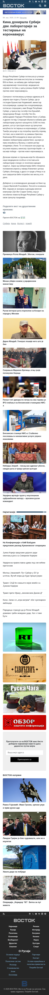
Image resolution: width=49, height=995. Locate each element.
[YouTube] (36, 1)
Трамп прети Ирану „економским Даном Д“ (22, 593)
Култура (36, 943)
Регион (36, 926)
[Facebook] (30, 1)
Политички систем (13, 961)
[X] (33, 1)
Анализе (13, 947)
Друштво (23, 18)
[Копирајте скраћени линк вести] (24, 212)
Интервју (36, 930)
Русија (13, 930)
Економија (13, 936)
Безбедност (13, 940)
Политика (13, 933)
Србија (6, 223)
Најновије (13, 926)
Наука (36, 940)
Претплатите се (24, 759)
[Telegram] (45, 1)
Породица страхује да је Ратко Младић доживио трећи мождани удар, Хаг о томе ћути (22, 613)
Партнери (36, 955)
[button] (45, 5)
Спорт (36, 947)
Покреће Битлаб (36, 968)
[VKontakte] (39, 1)
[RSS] (4, 1)
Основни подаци (13, 955)
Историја (13, 958)
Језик (13, 971)
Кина (13, 223)
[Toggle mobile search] (40, 5)
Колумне (36, 933)
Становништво (13, 968)
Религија (13, 965)
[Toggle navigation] (44, 5)
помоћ (29, 223)
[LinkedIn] (42, 1)
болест (20, 223)
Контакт (36, 958)
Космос (36, 936)
